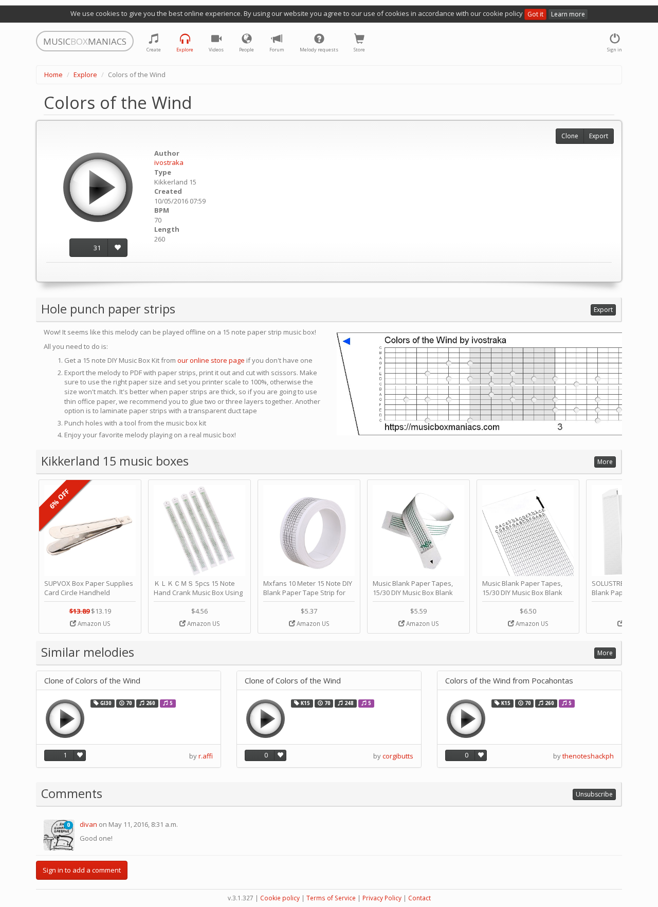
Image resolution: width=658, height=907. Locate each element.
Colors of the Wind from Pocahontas (509, 680)
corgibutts (397, 756)
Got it (535, 14)
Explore (85, 74)
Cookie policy (280, 898)
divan (88, 824)
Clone (569, 136)
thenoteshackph (588, 756)
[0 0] (59, 834)
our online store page (211, 360)
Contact (419, 898)
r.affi (205, 756)
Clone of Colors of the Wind (92, 680)
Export (598, 136)
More (605, 461)
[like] (117, 247)
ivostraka (169, 162)
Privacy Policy (381, 898)
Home (53, 74)
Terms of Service (331, 898)
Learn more (568, 14)
